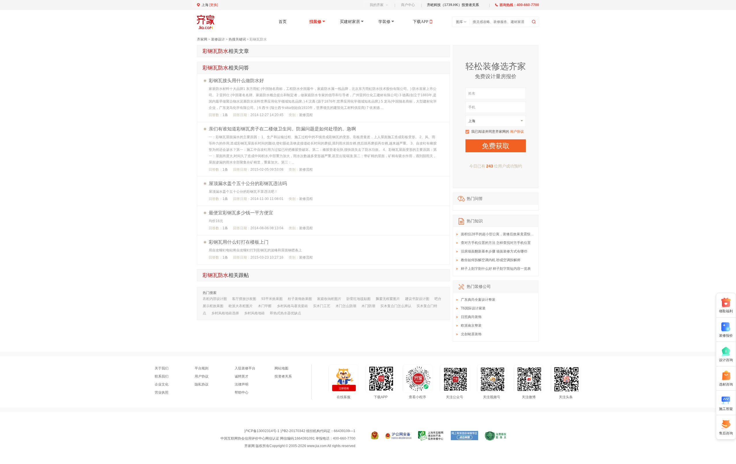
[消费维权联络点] (495, 436)
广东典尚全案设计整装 (478, 300)
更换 (213, 5)
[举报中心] (431, 436)
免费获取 (495, 146)
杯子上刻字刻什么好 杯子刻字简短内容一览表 (496, 269)
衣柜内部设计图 (215, 299)
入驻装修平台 (245, 368)
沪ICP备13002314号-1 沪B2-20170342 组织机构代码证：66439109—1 (299, 431)
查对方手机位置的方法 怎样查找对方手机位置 (496, 243)
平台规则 (201, 368)
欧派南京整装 (471, 326)
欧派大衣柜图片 (241, 306)
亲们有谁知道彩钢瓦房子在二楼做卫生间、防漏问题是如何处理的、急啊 (282, 128)
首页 (283, 22)
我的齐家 (377, 5)
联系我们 (161, 376)
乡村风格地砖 (254, 313)
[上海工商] (375, 436)
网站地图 (281, 368)
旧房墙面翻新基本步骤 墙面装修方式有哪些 (494, 251)
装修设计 (218, 39)
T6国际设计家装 (473, 308)
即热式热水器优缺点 (285, 313)
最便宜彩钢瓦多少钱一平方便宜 (241, 212)
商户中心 (408, 5)
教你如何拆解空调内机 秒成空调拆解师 (490, 260)
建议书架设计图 (417, 299)
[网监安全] (398, 436)
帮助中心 (241, 392)
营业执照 (161, 392)
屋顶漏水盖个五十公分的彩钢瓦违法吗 (248, 183)
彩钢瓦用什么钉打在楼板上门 (239, 242)
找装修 (315, 22)
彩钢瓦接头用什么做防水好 (236, 80)
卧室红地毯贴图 (358, 299)
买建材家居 (350, 22)
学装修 (384, 22)
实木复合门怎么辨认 (395, 306)
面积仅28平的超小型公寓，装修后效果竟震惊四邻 (499, 234)
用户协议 (517, 132)
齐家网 (202, 39)
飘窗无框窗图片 (388, 299)
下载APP (420, 22)
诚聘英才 (241, 376)
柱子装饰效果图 (300, 299)
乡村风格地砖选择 (225, 313)
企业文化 (161, 384)
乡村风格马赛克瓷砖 (292, 306)
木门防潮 (368, 306)
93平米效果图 (272, 299)
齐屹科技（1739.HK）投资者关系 (453, 5)
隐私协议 (201, 384)
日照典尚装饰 (471, 317)
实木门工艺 (321, 306)
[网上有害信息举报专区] (464, 436)
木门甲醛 (265, 306)
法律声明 (241, 384)
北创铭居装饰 (471, 334)
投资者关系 (283, 376)
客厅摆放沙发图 (244, 299)
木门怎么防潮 (346, 306)
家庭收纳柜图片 (329, 299)
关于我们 (161, 368)
